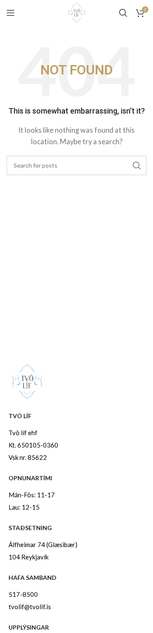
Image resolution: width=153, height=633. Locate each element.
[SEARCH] (137, 165)
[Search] (123, 12)
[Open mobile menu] (10, 12)
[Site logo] (76, 12)
